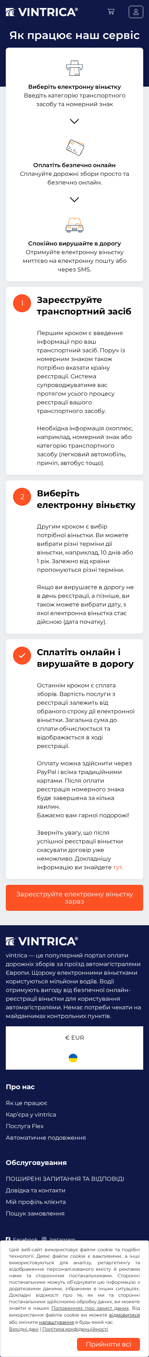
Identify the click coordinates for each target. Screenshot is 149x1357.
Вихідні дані (24, 1329)
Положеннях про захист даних (90, 1308)
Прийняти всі (108, 1344)
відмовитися (124, 1315)
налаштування (56, 1322)
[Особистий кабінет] (136, 12)
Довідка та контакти (35, 1190)
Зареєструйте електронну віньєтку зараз (74, 897)
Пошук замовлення (35, 1213)
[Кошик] (111, 11)
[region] (74, 1351)
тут (117, 867)
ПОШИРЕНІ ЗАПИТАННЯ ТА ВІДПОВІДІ (65, 1178)
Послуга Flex (25, 1126)
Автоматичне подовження (46, 1137)
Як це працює (26, 1103)
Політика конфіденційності (75, 1329)
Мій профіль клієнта (36, 1202)
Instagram (62, 1239)
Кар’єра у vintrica (31, 1114)
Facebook (25, 1239)
